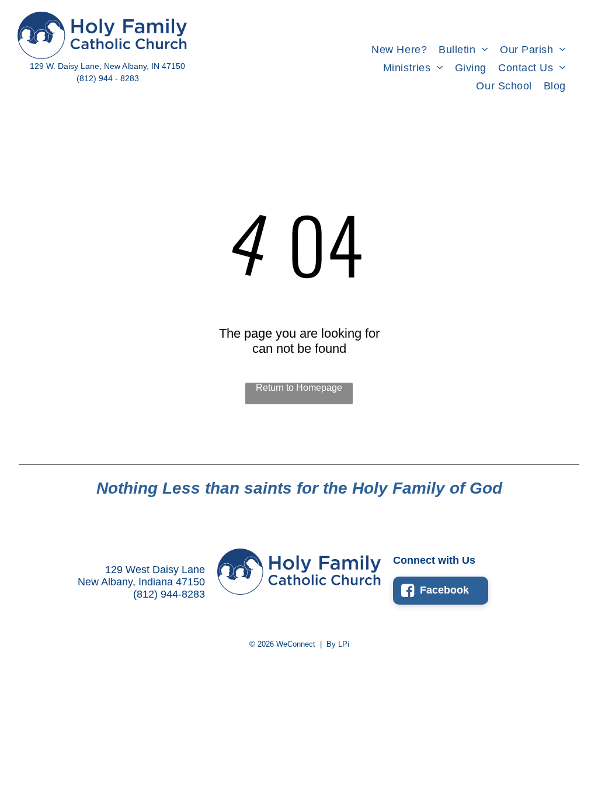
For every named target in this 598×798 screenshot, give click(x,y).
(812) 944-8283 (169, 594)
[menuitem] (399, 50)
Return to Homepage (299, 388)
